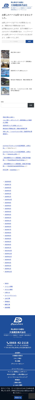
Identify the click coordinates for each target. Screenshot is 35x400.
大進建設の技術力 (17, 355)
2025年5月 (8, 208)
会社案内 (17, 352)
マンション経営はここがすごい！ (17, 371)
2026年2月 (8, 193)
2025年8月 (8, 202)
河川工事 (5, 169)
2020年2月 (8, 265)
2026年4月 (8, 187)
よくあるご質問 (17, 385)
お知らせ (7, 292)
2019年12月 (8, 271)
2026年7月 (8, 184)
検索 (29, 41)
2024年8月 (8, 223)
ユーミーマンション (11, 295)
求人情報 (17, 361)
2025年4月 (8, 211)
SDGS (6, 283)
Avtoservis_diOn (12, 154)
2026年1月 (8, 196)
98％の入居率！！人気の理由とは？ (17, 374)
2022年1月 (8, 247)
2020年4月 (8, 259)
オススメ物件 (9, 289)
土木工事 (7, 298)
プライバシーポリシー (17, 363)
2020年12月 (8, 253)
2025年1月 (8, 220)
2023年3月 (8, 238)
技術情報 (7, 307)
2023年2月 (8, 241)
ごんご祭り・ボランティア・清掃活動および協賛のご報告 (21, 62)
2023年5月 (8, 235)
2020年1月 (8, 268)
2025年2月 (8, 217)
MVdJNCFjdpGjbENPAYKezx (15, 166)
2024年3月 (8, 226)
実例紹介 (7, 301)
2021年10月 (8, 250)
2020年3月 (8, 262)
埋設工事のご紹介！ (16, 52)
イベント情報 (9, 286)
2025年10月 (8, 199)
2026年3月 (8, 190)
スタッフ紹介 (17, 358)
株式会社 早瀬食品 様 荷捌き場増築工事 (21, 79)
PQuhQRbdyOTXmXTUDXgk (16, 160)
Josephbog (13, 169)
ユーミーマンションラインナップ (17, 377)
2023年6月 (8, 232)
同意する (18, 397)
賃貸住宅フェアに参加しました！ (19, 70)
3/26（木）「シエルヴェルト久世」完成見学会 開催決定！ (21, 89)
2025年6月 (8, 205)
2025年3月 (8, 214)
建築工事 (7, 304)
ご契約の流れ (17, 382)
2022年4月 (8, 244)
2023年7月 (8, 229)
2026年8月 (8, 181)
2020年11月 (8, 256)
